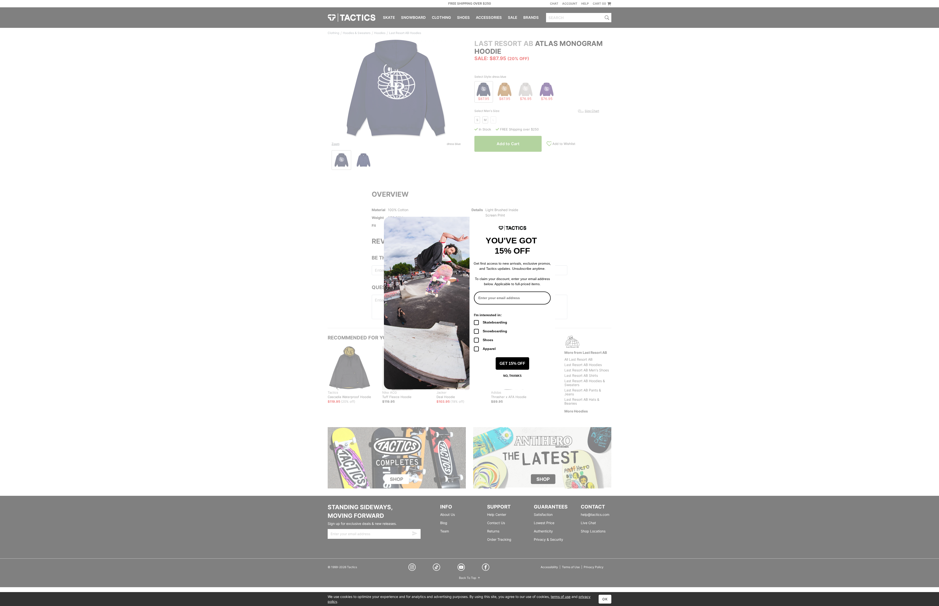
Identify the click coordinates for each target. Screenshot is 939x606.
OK (605, 599)
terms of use (560, 597)
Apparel (489, 349)
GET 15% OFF (512, 363)
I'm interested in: (488, 315)
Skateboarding (495, 322)
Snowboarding (495, 331)
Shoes (488, 340)
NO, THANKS (512, 376)
